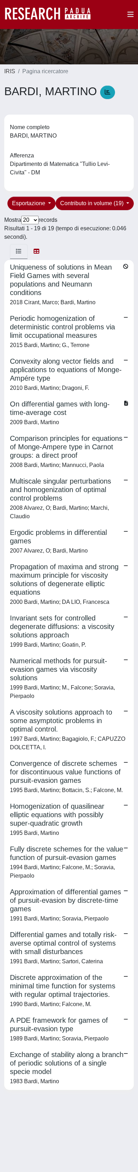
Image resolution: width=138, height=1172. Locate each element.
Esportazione (29, 203)
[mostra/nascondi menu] (130, 14)
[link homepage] (51, 14)
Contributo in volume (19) (92, 203)
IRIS (9, 71)
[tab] (19, 251)
